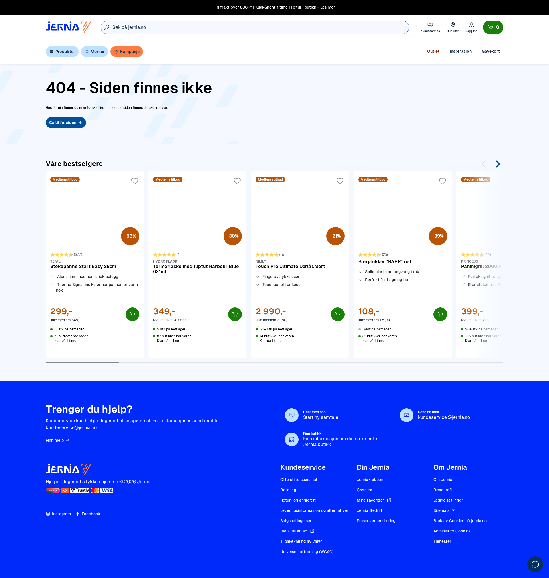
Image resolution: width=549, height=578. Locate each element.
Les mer (327, 7)
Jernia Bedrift (370, 510)
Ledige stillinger (448, 500)
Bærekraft (443, 490)
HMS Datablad (293, 531)
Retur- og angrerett (298, 500)
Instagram (61, 514)
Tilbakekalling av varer (301, 541)
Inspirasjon (461, 51)
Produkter (65, 51)
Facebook (91, 514)
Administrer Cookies (451, 531)
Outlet (433, 51)
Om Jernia (442, 480)
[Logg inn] (471, 27)
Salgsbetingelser (295, 521)
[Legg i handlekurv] (132, 314)
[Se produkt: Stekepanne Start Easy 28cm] (95, 264)
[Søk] (106, 27)
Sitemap (441, 510)
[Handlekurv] (493, 27)
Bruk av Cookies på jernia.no (460, 521)
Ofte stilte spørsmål (298, 480)
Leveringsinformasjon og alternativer (314, 510)
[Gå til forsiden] (69, 27)
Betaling (288, 490)
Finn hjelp (55, 440)
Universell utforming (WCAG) (306, 552)
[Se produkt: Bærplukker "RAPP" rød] (403, 264)
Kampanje (130, 51)
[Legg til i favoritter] (135, 181)
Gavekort (491, 51)
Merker (98, 51)
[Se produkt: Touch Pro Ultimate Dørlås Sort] (300, 264)
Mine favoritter (370, 500)
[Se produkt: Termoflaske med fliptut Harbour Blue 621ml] (197, 264)
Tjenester (442, 541)
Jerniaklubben (370, 480)
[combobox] (260, 27)
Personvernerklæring (376, 521)
